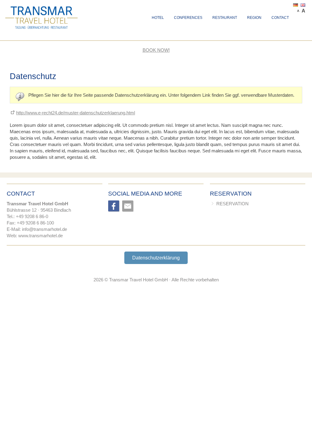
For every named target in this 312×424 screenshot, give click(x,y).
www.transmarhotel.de (40, 235)
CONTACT (280, 18)
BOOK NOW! (156, 50)
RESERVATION (232, 203)
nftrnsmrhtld (44, 229)
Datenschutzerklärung (156, 257)
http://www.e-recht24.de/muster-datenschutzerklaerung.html (75, 112)
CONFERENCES (188, 18)
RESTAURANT (224, 18)
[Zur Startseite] (42, 8)
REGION (254, 18)
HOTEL (158, 18)
